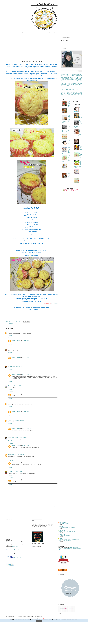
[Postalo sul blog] (25, 321)
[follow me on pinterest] (72, 44)
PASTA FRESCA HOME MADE (67, 84)
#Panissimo (63, 74)
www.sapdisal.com (54, 303)
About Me (16, 33)
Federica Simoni (11, 349)
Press (60, 33)
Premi (65, 33)
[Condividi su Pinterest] (29, 321)
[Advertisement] (31, 46)
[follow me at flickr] (80, 44)
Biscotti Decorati (72, 74)
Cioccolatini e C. (78, 74)
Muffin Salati (11, 323)
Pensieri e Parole (72, 85)
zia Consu (10, 366)
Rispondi (10, 335)
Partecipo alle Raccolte (39, 33)
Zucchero (65, 95)
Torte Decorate (64, 93)
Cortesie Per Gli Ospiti (76, 75)
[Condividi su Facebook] (28, 321)
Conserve (68, 75)
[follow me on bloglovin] (69, 44)
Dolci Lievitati (66, 78)
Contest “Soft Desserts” (69, 136)
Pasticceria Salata (64, 85)
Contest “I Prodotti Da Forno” (69, 110)
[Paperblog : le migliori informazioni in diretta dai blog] (13, 557)
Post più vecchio (55, 506)
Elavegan (61, 526)
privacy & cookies (15, 546)
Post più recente (8, 506)
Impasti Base (74, 82)
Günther (9, 385)
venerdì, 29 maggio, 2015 (19, 420)
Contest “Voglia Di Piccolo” (69, 104)
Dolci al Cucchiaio (65, 77)
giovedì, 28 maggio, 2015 (24, 331)
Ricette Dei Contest (67, 89)
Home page (8, 33)
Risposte (11, 337)
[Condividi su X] (26, 321)
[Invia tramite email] (24, 321)
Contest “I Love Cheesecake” (69, 142)
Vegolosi (61, 538)
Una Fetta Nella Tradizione (73, 93)
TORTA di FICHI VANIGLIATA (64, 523)
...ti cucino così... (62, 530)
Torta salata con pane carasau (64, 535)
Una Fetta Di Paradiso (16, 340)
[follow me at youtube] (75, 44)
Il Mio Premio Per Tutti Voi (80, 141)
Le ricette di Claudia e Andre (13, 331)
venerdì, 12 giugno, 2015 (26, 340)
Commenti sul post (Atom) (13, 512)
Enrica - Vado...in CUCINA (13, 437)
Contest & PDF (26, 33)
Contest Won (52, 33)
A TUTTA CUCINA (62, 522)
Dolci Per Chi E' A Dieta (73, 78)
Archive (72, 33)
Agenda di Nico (62, 534)
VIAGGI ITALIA (67, 94)
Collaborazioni (63, 75)
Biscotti (66, 74)
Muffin (74, 83)
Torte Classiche (78, 92)
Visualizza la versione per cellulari (31, 509)
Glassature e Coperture (72, 80)
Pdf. (31, 307)
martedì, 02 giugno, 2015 (17, 471)
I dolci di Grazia (11, 420)
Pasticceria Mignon (77, 84)
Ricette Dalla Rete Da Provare (76, 88)
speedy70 (10, 471)
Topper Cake (72, 92)
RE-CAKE (69, 88)
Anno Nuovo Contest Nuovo (69, 175)
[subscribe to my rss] (77, 44)
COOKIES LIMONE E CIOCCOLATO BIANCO (67, 531)
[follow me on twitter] (66, 44)
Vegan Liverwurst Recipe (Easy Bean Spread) (67, 527)
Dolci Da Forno (74, 77)
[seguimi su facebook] (64, 44)
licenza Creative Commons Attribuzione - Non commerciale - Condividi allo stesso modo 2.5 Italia (69, 548)
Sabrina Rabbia (11, 454)
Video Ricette (74, 94)
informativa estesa (39, 621)
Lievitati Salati (70, 83)
